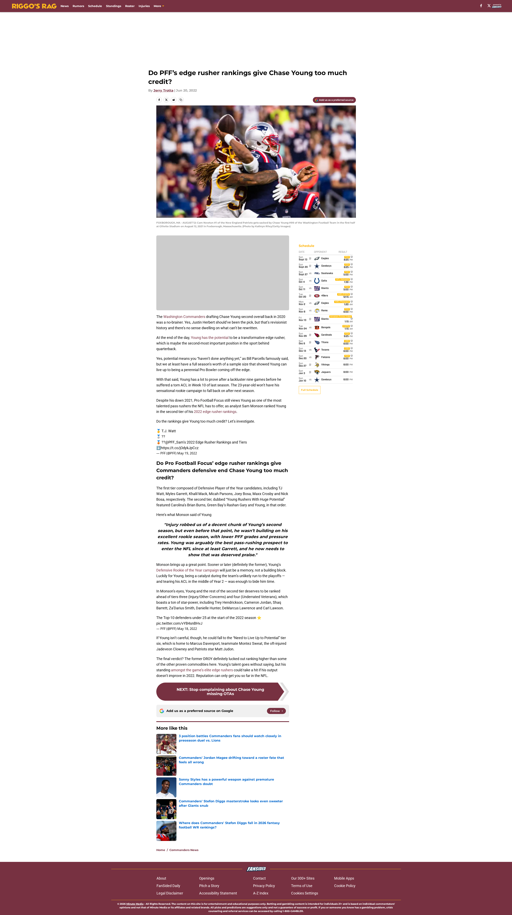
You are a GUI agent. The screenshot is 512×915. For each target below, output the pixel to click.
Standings (113, 6)
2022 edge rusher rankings (215, 412)
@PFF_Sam (174, 442)
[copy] (181, 100)
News (65, 6)
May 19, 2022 (187, 453)
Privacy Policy (264, 886)
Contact (259, 878)
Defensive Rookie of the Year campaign (187, 570)
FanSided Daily (168, 886)
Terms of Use (301, 886)
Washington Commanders (184, 317)
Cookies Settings (304, 893)
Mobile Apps (344, 878)
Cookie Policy (344, 886)
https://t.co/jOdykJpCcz (180, 448)
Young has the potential (210, 337)
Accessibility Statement (218, 893)
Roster (130, 6)
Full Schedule (309, 389)
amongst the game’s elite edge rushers (202, 670)
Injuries (144, 6)
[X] (489, 5)
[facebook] (481, 5)
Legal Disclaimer (170, 893)
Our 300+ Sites (302, 878)
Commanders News (183, 850)
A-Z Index (260, 893)
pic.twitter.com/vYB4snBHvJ (179, 623)
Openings (206, 878)
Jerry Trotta (163, 90)
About (161, 878)
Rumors (78, 6)
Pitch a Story (209, 886)
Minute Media (134, 903)
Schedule (95, 6)
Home (160, 850)
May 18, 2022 (187, 628)
